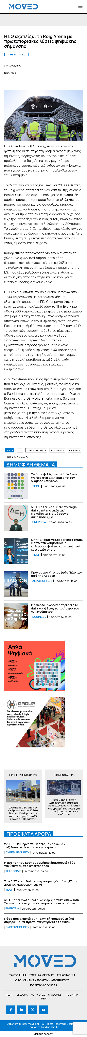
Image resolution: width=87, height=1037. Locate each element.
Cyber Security (17, 852)
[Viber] (64, 82)
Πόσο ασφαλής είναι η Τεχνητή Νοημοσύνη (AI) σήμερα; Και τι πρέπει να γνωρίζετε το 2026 (39, 920)
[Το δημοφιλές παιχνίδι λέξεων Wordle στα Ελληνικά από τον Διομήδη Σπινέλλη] (16, 486)
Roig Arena (57, 450)
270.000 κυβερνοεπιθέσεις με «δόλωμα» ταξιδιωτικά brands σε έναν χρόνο (34, 845)
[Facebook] (8, 82)
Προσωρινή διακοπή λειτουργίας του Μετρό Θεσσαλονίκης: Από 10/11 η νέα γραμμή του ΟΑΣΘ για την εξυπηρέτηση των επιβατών (64, 807)
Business (39, 616)
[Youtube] (43, 1009)
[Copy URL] (73, 82)
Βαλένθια (74, 450)
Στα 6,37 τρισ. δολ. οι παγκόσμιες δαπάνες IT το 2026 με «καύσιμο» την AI (40, 883)
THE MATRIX (16, 54)
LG (20, 450)
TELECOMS (13, 871)
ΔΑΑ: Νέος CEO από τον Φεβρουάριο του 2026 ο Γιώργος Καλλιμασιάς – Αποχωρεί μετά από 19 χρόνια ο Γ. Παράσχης (23, 813)
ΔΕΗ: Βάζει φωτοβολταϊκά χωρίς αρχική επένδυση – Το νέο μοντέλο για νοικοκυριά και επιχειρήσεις (42, 901)
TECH (36, 486)
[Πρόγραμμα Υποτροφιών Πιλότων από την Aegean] (16, 584)
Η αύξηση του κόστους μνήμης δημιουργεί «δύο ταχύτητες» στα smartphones (39, 864)
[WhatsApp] (27, 82)
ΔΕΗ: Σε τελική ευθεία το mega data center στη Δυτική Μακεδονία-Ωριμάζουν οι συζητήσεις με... (54, 512)
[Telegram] (55, 82)
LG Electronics (36, 450)
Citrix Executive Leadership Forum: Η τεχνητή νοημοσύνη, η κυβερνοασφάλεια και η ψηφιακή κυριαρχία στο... (57, 545)
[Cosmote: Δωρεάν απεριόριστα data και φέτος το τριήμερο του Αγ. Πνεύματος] (16, 616)
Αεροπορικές (42, 581)
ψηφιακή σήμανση (17, 457)
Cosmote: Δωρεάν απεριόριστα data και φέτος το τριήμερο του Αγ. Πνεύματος (55, 608)
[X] (17, 82)
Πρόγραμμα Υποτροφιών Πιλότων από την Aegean (56, 574)
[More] (83, 82)
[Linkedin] (36, 82)
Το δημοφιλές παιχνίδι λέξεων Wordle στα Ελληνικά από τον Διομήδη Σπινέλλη (54, 477)
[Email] (45, 82)
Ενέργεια (39, 522)
